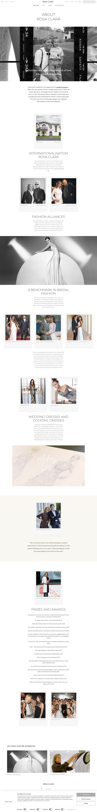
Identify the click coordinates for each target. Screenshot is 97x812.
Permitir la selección (86, 799)
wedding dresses (62, 87)
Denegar (86, 803)
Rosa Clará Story (14, 774)
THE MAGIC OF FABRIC (57, 774)
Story (43, 5)
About (76, 1)
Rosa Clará (36, 5)
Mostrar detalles (71, 809)
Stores (71, 1)
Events (67, 1)
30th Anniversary (59, 5)
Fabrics (50, 5)
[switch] (38, 809)
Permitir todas (86, 794)
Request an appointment (89, 1)
